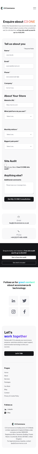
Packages (7, 382)
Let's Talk (19, 353)
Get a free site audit (19, 257)
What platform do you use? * (15, 111)
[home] (8, 8)
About (6, 375)
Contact (6, 392)
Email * (6, 61)
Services (7, 379)
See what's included (19, 262)
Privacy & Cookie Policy (11, 396)
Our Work (7, 386)
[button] (34, 8)
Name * (7, 50)
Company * (8, 83)
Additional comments (12, 180)
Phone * (7, 72)
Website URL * (9, 100)
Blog (5, 389)
